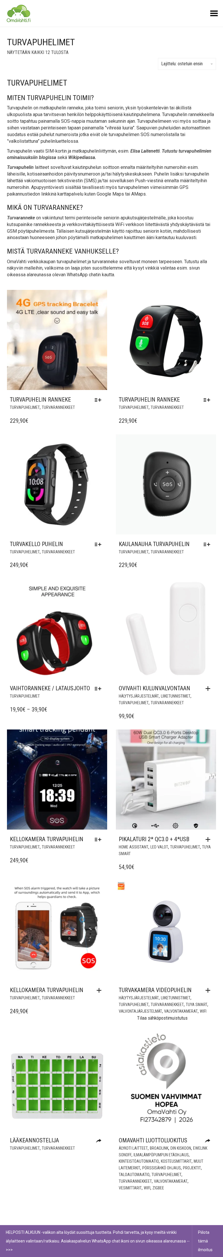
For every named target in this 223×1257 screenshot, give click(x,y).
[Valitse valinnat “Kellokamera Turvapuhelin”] (99, 839)
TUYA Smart (196, 1004)
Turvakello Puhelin (36, 544)
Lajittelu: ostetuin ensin (182, 63)
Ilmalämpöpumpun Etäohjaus (161, 1155)
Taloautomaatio (134, 1174)
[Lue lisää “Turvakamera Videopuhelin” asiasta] (209, 990)
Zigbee (158, 1188)
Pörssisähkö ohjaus (161, 1168)
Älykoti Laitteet (133, 1148)
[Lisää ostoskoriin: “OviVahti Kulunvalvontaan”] (209, 688)
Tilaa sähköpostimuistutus (162, 1018)
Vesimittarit (130, 1188)
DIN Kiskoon (180, 1148)
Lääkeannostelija (34, 1140)
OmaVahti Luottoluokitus (153, 1140)
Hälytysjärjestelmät (139, 696)
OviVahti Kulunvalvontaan (154, 688)
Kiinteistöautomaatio (139, 1161)
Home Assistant (133, 847)
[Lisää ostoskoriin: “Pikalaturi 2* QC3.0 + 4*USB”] (209, 839)
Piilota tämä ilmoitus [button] (205, 1241)
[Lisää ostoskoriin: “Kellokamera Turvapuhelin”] (100, 990)
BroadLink (159, 1148)
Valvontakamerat (181, 1011)
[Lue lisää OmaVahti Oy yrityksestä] (209, 1141)
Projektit (192, 1168)
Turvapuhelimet (25, 407)
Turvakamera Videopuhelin (155, 990)
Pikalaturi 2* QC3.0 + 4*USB (154, 839)
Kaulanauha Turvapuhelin (154, 544)
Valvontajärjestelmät (140, 1011)
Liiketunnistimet (175, 696)
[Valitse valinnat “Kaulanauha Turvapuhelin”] (208, 544)
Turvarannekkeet (58, 407)
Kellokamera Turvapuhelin (46, 839)
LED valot (159, 847)
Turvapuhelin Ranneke (40, 399)
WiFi (203, 1011)
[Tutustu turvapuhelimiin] (100, 1141)
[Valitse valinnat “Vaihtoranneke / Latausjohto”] (99, 688)
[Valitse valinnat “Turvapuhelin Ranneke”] (99, 399)
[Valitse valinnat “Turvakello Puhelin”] (99, 544)
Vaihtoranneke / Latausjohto (50, 688)
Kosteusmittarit (176, 1161)
